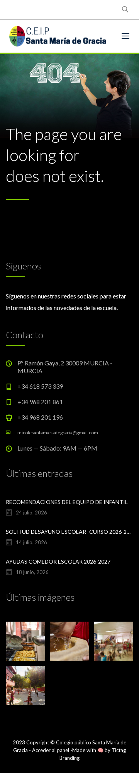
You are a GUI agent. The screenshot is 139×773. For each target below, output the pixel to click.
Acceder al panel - (52, 750)
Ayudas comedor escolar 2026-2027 (58, 561)
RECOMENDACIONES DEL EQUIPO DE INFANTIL (67, 502)
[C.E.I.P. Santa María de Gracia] (58, 36)
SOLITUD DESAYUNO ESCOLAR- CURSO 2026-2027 (69, 531)
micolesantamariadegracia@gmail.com (57, 432)
